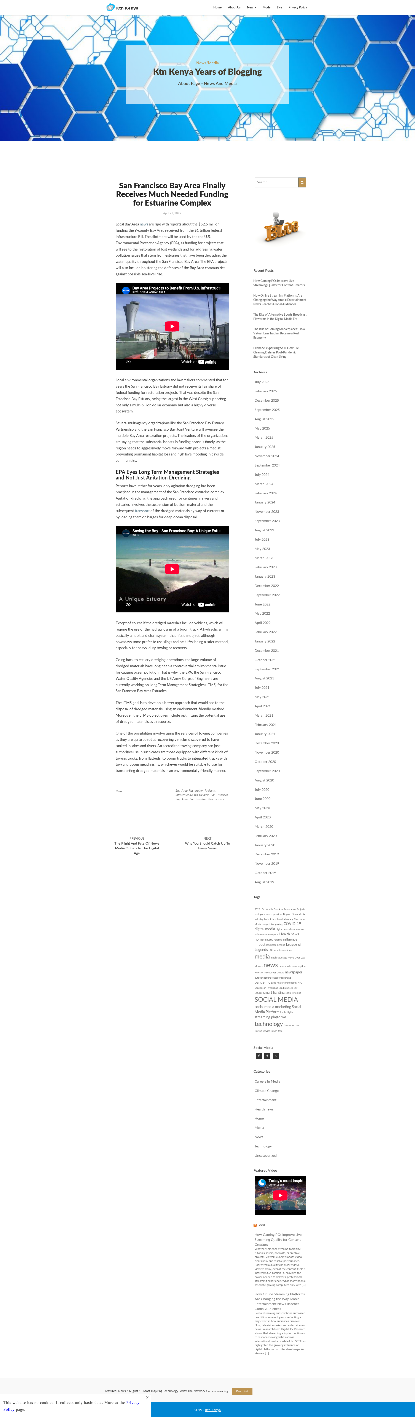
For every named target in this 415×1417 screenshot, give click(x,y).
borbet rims (270, 919)
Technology (263, 1146)
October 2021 (265, 660)
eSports (274, 934)
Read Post (242, 1391)
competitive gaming (272, 924)
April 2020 (263, 817)
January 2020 (265, 845)
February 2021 (266, 725)
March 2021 (264, 715)
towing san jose (292, 1025)
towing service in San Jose (269, 1031)
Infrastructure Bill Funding (192, 795)
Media (259, 1127)
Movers (259, 966)
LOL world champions (280, 950)
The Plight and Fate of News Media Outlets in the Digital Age (136, 846)
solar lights (287, 1012)
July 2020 (262, 789)
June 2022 (262, 604)
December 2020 (267, 743)
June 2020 (262, 798)
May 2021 (262, 697)
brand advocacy (285, 919)
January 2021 (265, 734)
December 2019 (267, 854)
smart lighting (274, 992)
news (144, 224)
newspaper (293, 972)
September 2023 (267, 521)
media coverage (279, 958)
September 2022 (267, 595)
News (119, 791)
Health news (289, 934)
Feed (261, 1225)
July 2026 (262, 382)
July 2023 (262, 539)
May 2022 (262, 613)
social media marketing (273, 1007)
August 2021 (264, 678)
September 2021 (267, 669)
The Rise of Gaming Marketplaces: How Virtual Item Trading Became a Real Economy (279, 333)
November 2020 (267, 752)
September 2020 (267, 771)
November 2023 (267, 511)
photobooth (290, 983)
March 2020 (264, 826)
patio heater (277, 983)
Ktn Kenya (213, 1410)
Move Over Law (296, 958)
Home (217, 7)
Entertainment (265, 1100)
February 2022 (266, 632)
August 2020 (264, 780)
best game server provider (268, 914)
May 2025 (262, 428)
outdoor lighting (263, 978)
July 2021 (262, 687)
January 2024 (265, 502)
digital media (265, 929)
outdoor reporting (281, 978)
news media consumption (292, 966)
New (250, 7)
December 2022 (267, 586)
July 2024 (262, 474)
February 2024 (266, 493)
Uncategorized (266, 1155)
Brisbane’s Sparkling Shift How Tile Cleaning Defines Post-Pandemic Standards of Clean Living (276, 352)
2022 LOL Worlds (264, 909)
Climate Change (267, 1091)
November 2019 (267, 863)
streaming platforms (270, 1017)
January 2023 (265, 576)
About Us (234, 7)
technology (269, 1024)
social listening (293, 993)
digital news (282, 929)
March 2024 (264, 484)
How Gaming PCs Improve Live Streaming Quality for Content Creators (278, 1239)
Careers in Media (267, 1081)
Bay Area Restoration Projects (195, 790)
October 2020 (265, 762)
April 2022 (263, 623)
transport (142, 511)
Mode (266, 7)
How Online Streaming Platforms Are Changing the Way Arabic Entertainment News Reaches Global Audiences (279, 300)
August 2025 (264, 419)
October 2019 (265, 873)
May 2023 (262, 549)
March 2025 (264, 437)
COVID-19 (292, 924)
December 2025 (267, 400)
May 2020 (262, 808)
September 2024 (267, 465)
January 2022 (265, 641)
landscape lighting (275, 945)
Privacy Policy (298, 7)
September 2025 (267, 410)
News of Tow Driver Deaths (269, 972)
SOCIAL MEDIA (276, 1000)
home (259, 939)
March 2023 (264, 558)
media (262, 957)
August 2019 (264, 882)
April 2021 (263, 706)
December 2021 (267, 650)
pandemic (262, 982)
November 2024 (267, 456)
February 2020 (266, 836)
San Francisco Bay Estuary (207, 799)
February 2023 (266, 567)
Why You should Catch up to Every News (207, 843)
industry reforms (273, 940)
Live (279, 7)
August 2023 (264, 530)
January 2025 (265, 447)
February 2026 (266, 391)
